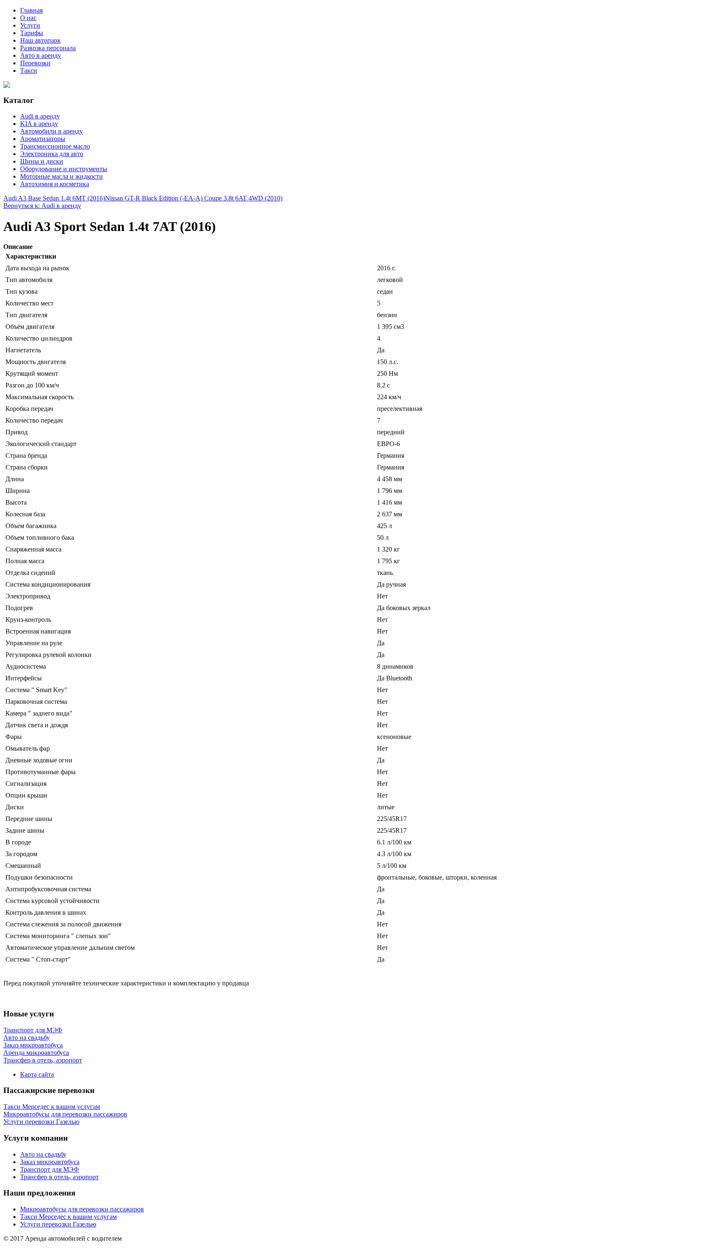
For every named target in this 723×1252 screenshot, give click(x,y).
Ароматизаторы (42, 138)
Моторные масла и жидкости (61, 176)
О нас (28, 17)
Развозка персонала (48, 47)
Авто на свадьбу (43, 1154)
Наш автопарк (40, 40)
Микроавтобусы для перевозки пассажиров (82, 1209)
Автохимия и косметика (54, 183)
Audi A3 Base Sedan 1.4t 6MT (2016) (54, 198)
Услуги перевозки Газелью (58, 1224)
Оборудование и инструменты (63, 168)
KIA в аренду (39, 123)
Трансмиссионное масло (55, 146)
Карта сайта (37, 1074)
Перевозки (35, 63)
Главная (31, 10)
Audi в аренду (40, 116)
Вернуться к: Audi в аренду (42, 205)
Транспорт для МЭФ (49, 1169)
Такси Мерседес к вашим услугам (68, 1216)
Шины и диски (41, 161)
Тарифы (31, 32)
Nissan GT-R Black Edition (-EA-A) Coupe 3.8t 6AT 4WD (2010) (193, 198)
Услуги (30, 25)
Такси (28, 70)
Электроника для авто (51, 153)
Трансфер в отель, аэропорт (59, 1176)
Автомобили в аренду (51, 131)
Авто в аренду (40, 55)
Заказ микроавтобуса (49, 1161)
